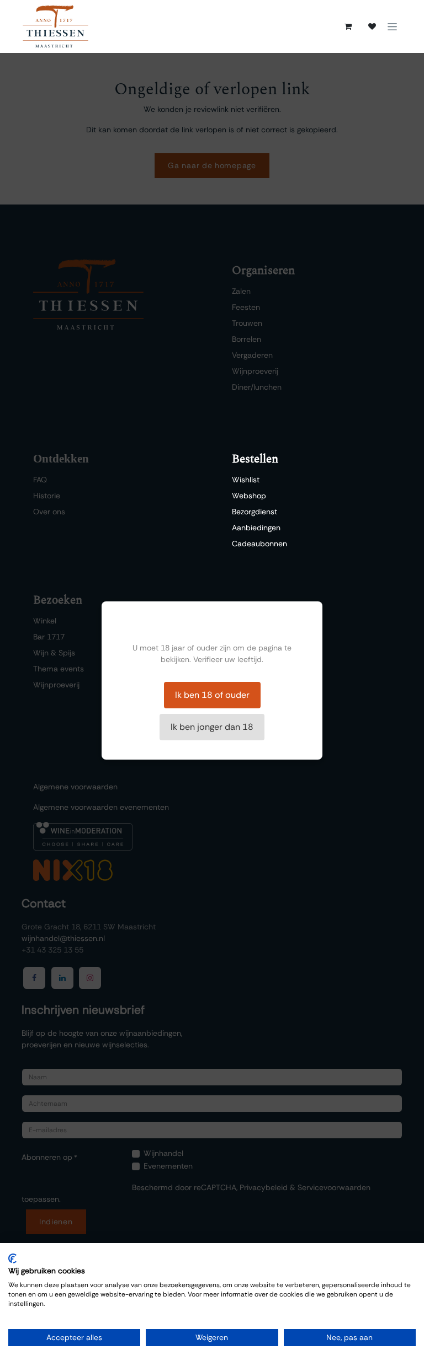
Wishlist (245, 480)
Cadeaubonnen (259, 543)
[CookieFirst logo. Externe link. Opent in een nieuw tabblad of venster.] (12, 1258)
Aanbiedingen (256, 527)
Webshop (249, 496)
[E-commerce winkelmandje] (348, 26)
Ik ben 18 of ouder (212, 695)
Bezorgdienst (254, 512)
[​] (372, 26)
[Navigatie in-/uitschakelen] (392, 26)
